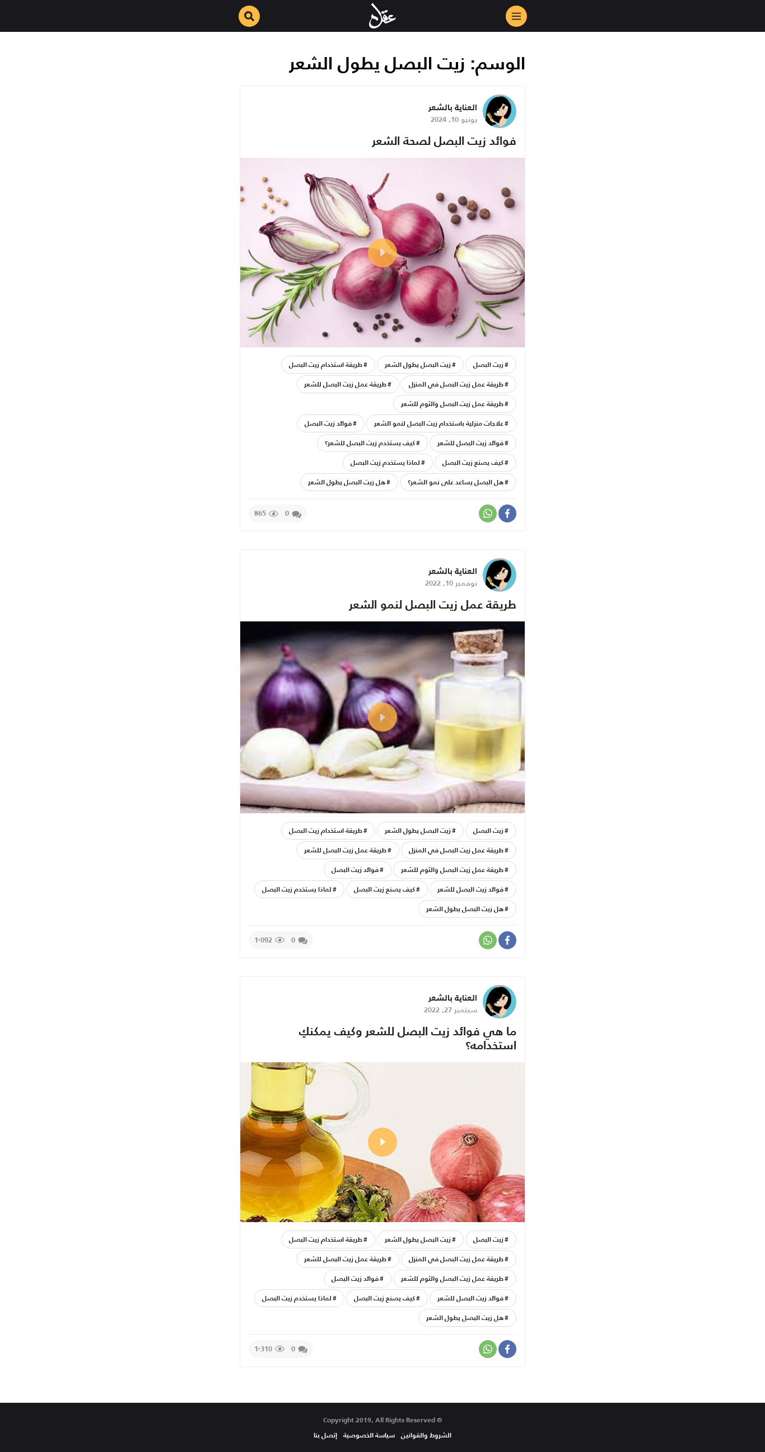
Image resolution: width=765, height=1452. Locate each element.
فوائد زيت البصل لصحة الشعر (444, 140)
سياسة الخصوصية (369, 1435)
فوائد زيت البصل (328, 423)
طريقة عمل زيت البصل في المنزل (456, 384)
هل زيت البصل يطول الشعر (346, 482)
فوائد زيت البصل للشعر (470, 442)
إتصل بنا (325, 1435)
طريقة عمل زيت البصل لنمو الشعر (432, 604)
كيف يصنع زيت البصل (472, 462)
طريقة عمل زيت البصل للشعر (345, 384)
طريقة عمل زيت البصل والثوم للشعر (452, 403)
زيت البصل (488, 364)
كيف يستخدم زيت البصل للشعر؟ (370, 442)
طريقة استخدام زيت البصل (325, 364)
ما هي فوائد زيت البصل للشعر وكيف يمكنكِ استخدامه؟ (407, 1038)
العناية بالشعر (452, 107)
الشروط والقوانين (426, 1435)
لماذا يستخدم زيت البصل (385, 462)
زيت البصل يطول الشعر (418, 364)
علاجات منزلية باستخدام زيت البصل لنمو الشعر (438, 423)
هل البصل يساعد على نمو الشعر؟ (455, 482)
